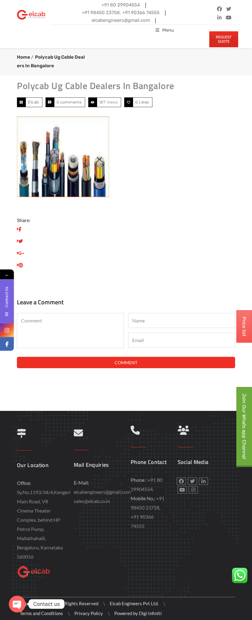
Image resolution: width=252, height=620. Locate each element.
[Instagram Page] (7, 330)
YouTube (228, 17)
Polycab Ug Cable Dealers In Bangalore (95, 86)
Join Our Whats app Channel (244, 426)
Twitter (228, 9)
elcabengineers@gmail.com (102, 492)
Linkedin (219, 17)
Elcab (33, 102)
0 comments (69, 102)
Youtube (182, 489)
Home (23, 57)
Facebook (219, 9)
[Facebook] (7, 344)
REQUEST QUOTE (224, 39)
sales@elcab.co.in (92, 501)
